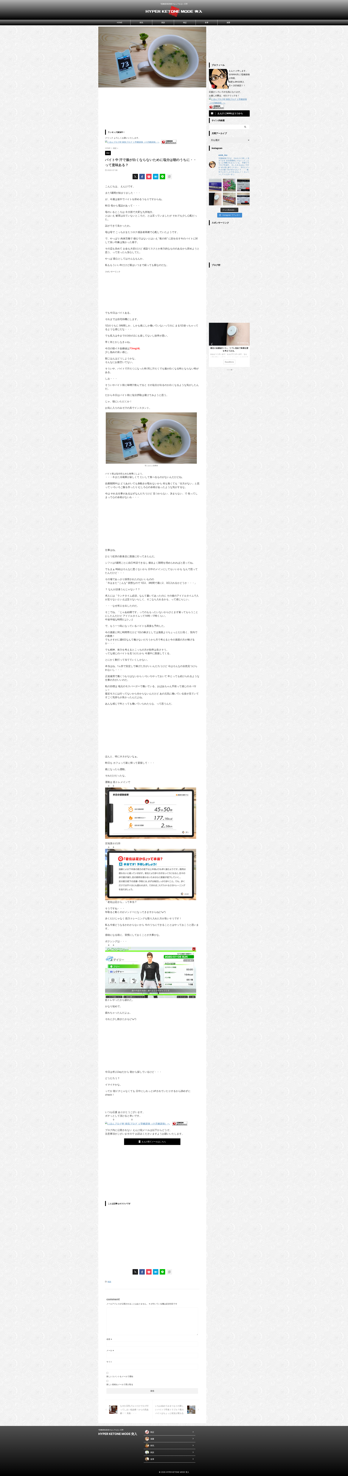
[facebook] (142, 176)
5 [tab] (232, 369)
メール (110, 1350)
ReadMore (229, 362)
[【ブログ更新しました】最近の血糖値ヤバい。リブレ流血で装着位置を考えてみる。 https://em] (215, 199)
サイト (109, 1362)
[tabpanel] (229, 345)
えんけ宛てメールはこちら (154, 1141)
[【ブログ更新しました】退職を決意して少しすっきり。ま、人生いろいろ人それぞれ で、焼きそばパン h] (229, 199)
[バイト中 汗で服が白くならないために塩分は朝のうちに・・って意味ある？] (155, 176)
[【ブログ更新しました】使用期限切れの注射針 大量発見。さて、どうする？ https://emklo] (215, 185)
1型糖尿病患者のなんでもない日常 (111, 1430)
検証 (185, 22)
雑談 (163, 22)
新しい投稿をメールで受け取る (119, 1384)
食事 (206, 22)
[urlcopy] (169, 176)
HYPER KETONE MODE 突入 (117, 1434)
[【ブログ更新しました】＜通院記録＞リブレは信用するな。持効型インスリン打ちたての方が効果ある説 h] (243, 185)
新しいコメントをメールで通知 (119, 1376)
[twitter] (135, 176)
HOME (119, 22)
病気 (141, 22)
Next (247, 344)
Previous (211, 344)
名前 (109, 1339)
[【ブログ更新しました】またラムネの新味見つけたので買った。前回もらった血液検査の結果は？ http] (229, 185)
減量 (228, 22)
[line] (162, 176)
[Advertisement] (152, 108)
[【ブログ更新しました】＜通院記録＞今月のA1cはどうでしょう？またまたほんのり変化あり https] (243, 199)
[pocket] (149, 176)
